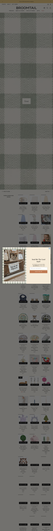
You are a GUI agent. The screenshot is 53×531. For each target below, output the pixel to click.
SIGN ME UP (38, 271)
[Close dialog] (49, 248)
